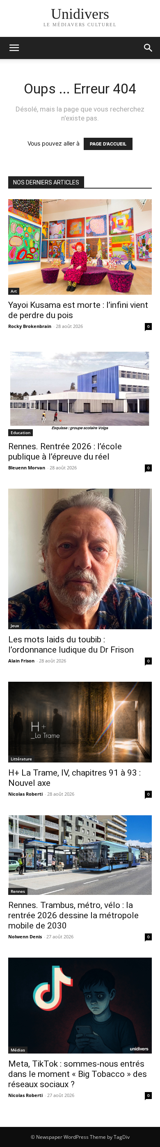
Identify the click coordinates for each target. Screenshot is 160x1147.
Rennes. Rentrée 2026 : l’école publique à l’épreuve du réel (65, 452)
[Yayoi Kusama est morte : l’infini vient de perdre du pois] (80, 247)
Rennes (18, 891)
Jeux (15, 625)
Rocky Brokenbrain (29, 326)
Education (20, 432)
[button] (148, 48)
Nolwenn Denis (25, 936)
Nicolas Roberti (25, 794)
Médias (18, 1050)
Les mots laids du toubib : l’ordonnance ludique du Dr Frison (71, 645)
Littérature (21, 759)
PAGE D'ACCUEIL (108, 144)
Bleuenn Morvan (26, 467)
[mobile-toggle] (14, 48)
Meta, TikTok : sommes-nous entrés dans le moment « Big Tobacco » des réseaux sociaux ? (77, 1074)
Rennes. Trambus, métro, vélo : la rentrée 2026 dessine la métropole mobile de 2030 (73, 915)
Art (14, 291)
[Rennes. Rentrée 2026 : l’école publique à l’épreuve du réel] (80, 391)
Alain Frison (21, 661)
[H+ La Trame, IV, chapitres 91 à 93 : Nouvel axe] (80, 722)
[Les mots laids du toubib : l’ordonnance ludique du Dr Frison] (80, 559)
